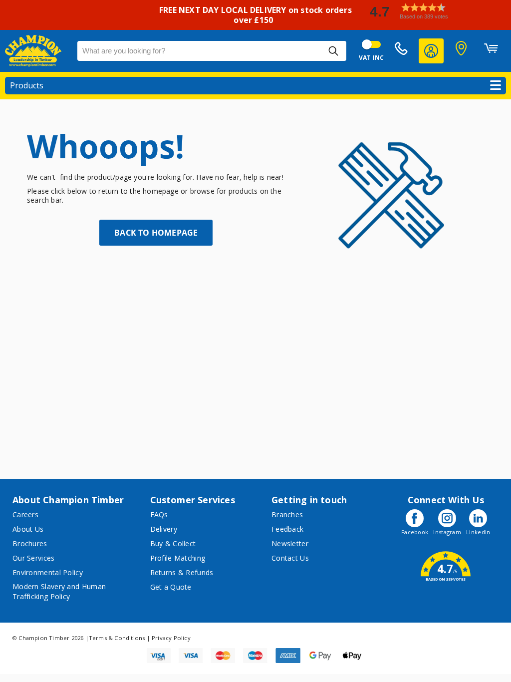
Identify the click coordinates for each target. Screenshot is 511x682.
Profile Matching (178, 558)
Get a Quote (171, 587)
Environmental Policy (47, 572)
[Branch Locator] (461, 51)
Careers (25, 514)
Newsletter (289, 543)
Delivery (163, 529)
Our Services (33, 558)
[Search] (333, 51)
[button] (436, 11)
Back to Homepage (156, 232)
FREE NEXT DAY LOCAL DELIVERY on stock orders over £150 (255, 15)
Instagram (447, 532)
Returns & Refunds (182, 572)
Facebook (414, 532)
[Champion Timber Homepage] (36, 51)
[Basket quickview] (491, 51)
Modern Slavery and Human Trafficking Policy (59, 591)
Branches (287, 514)
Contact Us (290, 558)
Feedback (287, 529)
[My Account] (431, 50)
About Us (27, 529)
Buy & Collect (173, 543)
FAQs (159, 514)
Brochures (29, 543)
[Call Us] (401, 51)
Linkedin (478, 532)
